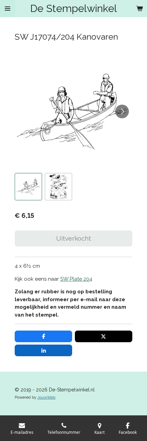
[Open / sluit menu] (7, 8)
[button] (28, 186)
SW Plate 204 (76, 279)
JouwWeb (46, 397)
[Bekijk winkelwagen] (139, 8)
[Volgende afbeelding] (122, 111)
